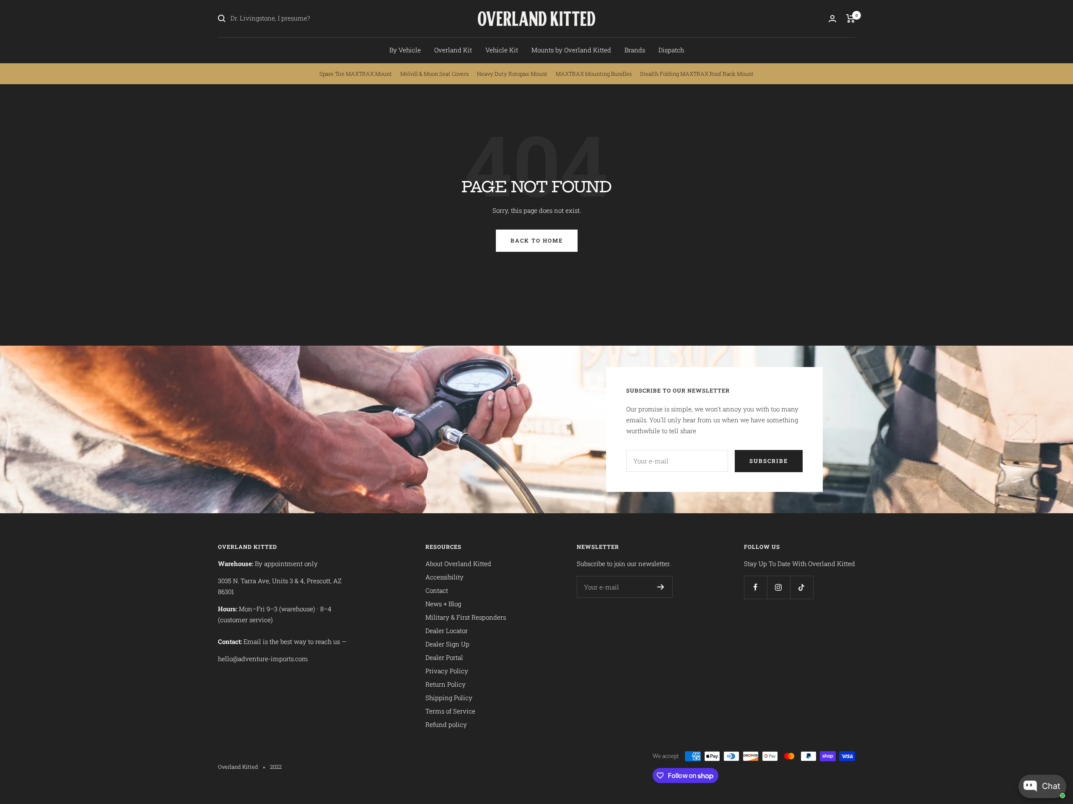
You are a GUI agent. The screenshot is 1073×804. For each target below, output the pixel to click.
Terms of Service (450, 711)
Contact (436, 590)
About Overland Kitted (458, 563)
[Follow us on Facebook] (755, 587)
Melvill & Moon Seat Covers (434, 74)
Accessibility (444, 577)
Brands (635, 50)
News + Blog (443, 604)
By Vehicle (405, 50)
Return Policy (445, 684)
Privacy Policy (446, 671)
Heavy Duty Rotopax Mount (512, 74)
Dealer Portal (444, 657)
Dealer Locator (446, 630)
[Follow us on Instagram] (778, 587)
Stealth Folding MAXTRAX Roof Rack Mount (697, 74)
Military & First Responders (465, 617)
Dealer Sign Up (447, 644)
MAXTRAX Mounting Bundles (594, 74)
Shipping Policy (448, 697)
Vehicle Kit (501, 50)
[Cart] (850, 18)
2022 (276, 766)
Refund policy (446, 724)
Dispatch (671, 50)
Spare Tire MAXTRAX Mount (355, 74)
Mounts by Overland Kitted (571, 50)
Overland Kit (453, 50)
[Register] (660, 587)
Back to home (537, 240)
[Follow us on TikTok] (801, 587)
